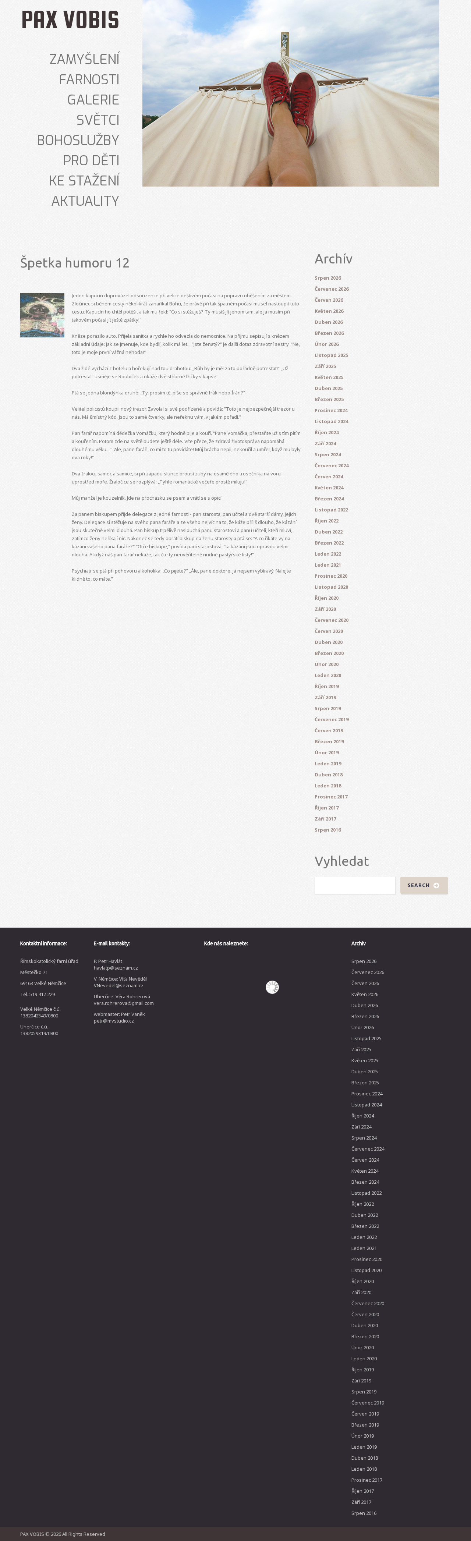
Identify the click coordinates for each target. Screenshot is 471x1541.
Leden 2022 (328, 553)
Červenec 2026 (331, 289)
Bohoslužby (78, 140)
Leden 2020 (328, 675)
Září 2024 (325, 443)
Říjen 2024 (327, 432)
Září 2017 (325, 818)
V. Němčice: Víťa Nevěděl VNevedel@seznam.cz (120, 982)
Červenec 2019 (331, 719)
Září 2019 (325, 697)
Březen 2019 (329, 741)
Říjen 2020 (327, 598)
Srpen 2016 (328, 829)
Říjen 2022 (327, 520)
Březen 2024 (329, 498)
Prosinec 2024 (331, 410)
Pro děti (91, 160)
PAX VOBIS (70, 19)
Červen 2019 (329, 730)
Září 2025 (325, 366)
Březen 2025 (329, 399)
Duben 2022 (329, 531)
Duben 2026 (329, 322)
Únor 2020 (327, 664)
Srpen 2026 (328, 277)
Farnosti (89, 79)
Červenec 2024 (331, 465)
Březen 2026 (329, 333)
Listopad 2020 (331, 587)
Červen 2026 (329, 300)
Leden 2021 (328, 565)
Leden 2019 (328, 763)
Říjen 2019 (327, 686)
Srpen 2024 (328, 454)
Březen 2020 (329, 653)
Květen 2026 (329, 311)
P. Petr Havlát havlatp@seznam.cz (116, 964)
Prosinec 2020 (331, 576)
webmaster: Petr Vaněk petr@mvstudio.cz (119, 1017)
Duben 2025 (329, 388)
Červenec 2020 (331, 620)
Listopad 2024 (331, 421)
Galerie (93, 100)
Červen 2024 (329, 476)
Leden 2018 (328, 785)
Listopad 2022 (331, 509)
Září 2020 (325, 609)
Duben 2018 (329, 774)
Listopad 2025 (331, 355)
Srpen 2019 (328, 708)
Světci (98, 120)
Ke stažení (84, 181)
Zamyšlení (84, 59)
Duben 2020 (329, 642)
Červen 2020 (329, 631)
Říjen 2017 (327, 807)
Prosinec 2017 (331, 796)
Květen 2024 (329, 487)
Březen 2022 (329, 542)
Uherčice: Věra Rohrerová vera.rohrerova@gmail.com (124, 999)
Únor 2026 (327, 344)
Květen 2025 (329, 377)
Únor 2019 (327, 752)
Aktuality (85, 201)
